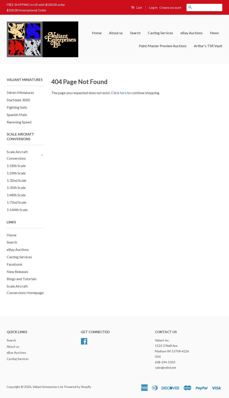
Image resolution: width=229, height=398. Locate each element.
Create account (170, 7)
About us (116, 33)
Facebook (14, 264)
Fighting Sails (17, 107)
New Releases (17, 271)
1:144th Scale (17, 209)
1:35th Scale (16, 187)
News (214, 33)
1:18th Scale (16, 165)
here (123, 93)
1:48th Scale (16, 195)
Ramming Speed (19, 122)
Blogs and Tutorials (21, 279)
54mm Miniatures (20, 92)
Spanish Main (17, 114)
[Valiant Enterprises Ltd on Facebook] (84, 340)
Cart (138, 7)
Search (135, 33)
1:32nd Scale (16, 180)
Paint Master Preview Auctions (163, 46)
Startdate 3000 (18, 100)
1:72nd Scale (16, 202)
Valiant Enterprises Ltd (48, 387)
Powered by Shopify (77, 387)
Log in (153, 7)
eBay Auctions (191, 33)
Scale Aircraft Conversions (17, 155)
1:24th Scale (16, 173)
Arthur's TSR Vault (208, 46)
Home (97, 33)
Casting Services (160, 33)
